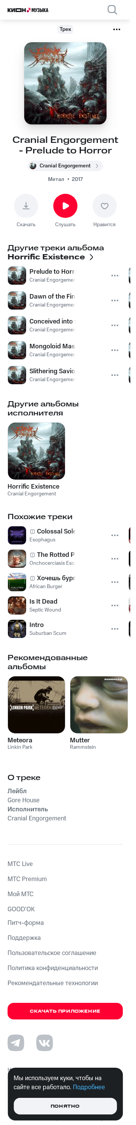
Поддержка (24, 938)
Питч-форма (26, 922)
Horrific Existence (33, 486)
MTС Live (20, 864)
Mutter (80, 740)
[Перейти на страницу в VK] (44, 1043)
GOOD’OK (21, 909)
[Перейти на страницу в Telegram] (16, 1043)
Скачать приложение (65, 1011)
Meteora (20, 740)
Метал (56, 179)
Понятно (65, 1106)
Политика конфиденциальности (53, 968)
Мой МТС (21, 894)
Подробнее (89, 1087)
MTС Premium (27, 879)
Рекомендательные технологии (53, 983)
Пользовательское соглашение (52, 953)
